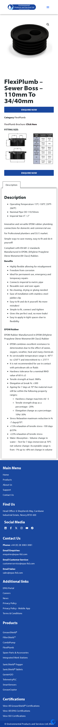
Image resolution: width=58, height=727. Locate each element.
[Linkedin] (5, 528)
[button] (48, 7)
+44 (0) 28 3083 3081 (21, 544)
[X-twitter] (16, 528)
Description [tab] (11, 184)
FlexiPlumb (20, 117)
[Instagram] (21, 528)
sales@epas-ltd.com (13, 572)
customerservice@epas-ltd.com (19, 563)
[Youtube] (27, 528)
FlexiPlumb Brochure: (20, 124)
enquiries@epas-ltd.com (15, 554)
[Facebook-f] (11, 528)
